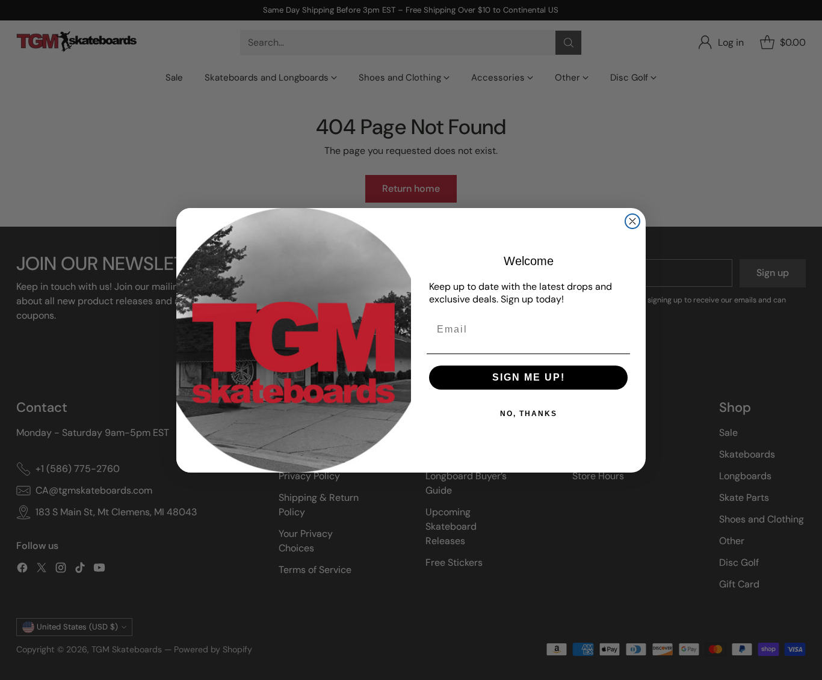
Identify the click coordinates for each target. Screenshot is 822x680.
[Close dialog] (632, 221)
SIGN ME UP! (528, 377)
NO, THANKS (528, 413)
